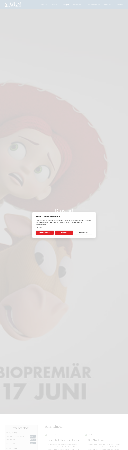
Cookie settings (83, 232)
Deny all (64, 232)
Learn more (39, 227)
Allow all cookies (44, 232)
